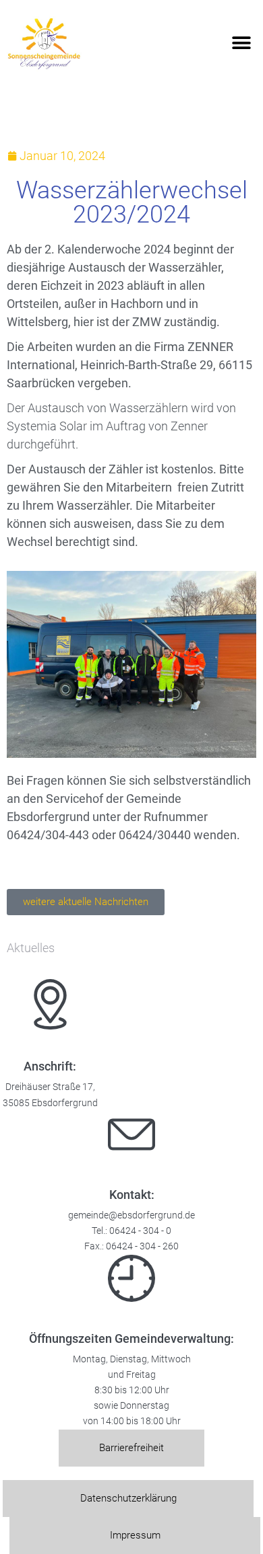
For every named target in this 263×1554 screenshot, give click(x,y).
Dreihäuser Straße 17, (50, 1087)
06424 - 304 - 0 (140, 1231)
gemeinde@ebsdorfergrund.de (131, 1215)
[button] (241, 43)
